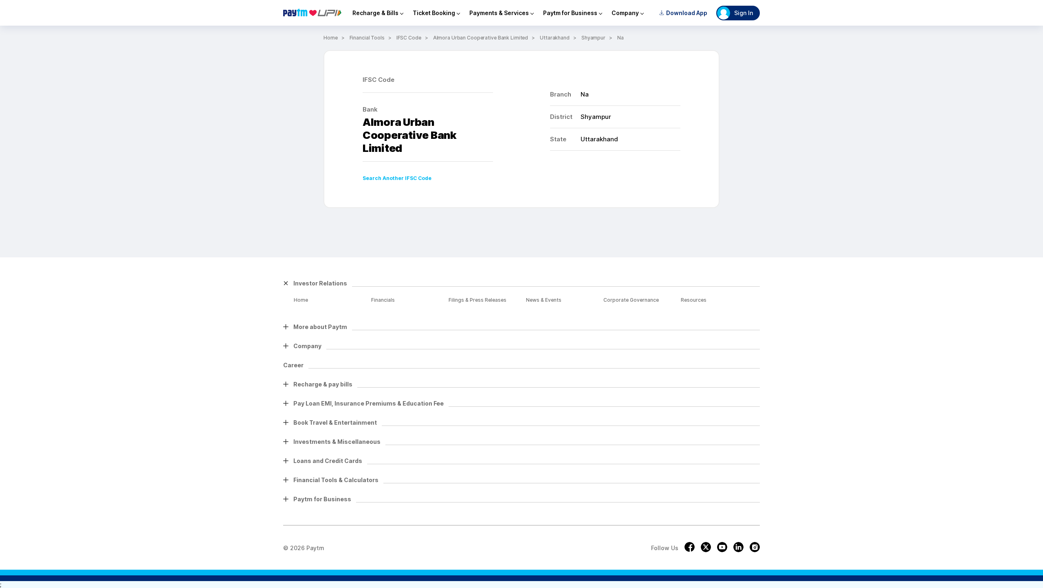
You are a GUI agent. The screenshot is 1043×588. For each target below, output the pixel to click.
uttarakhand (555, 38)
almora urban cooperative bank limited (480, 38)
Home (330, 38)
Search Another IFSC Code (397, 178)
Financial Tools (367, 38)
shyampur (593, 38)
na (620, 38)
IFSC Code (408, 38)
